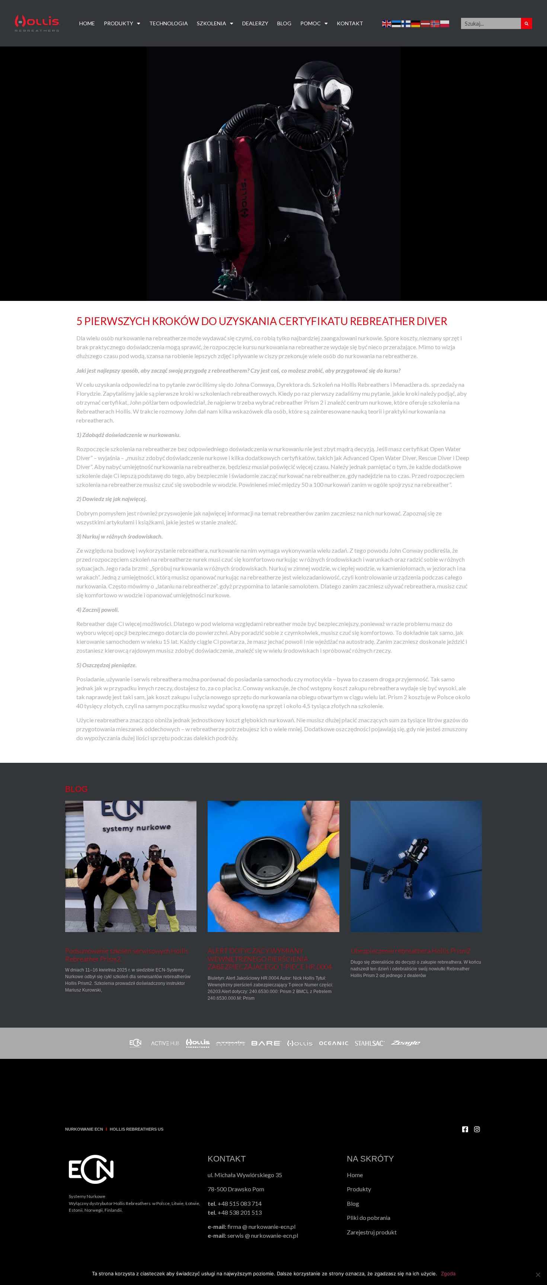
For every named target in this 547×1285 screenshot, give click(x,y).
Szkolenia (211, 23)
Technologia (168, 23)
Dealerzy (255, 23)
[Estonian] (397, 23)
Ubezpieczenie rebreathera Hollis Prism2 (410, 951)
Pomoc (310, 23)
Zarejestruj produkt (372, 1232)
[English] (387, 23)
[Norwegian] (435, 23)
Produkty (118, 23)
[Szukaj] (526, 23)
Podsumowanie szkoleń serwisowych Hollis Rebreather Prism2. (126, 955)
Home (87, 23)
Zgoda (448, 1273)
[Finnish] (406, 23)
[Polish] (445, 23)
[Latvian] (426, 23)
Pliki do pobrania (368, 1217)
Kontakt (350, 23)
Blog (284, 23)
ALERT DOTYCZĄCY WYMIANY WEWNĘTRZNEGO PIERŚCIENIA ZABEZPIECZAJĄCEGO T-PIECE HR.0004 (270, 959)
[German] (416, 23)
